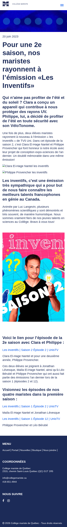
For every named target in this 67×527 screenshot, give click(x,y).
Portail (15, 450)
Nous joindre (49, 450)
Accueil (6, 450)
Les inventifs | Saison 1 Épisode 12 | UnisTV (31, 418)
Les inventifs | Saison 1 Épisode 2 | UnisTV (30, 406)
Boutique (36, 450)
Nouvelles (25, 450)
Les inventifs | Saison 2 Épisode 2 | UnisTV (30, 350)
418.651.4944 (9, 482)
